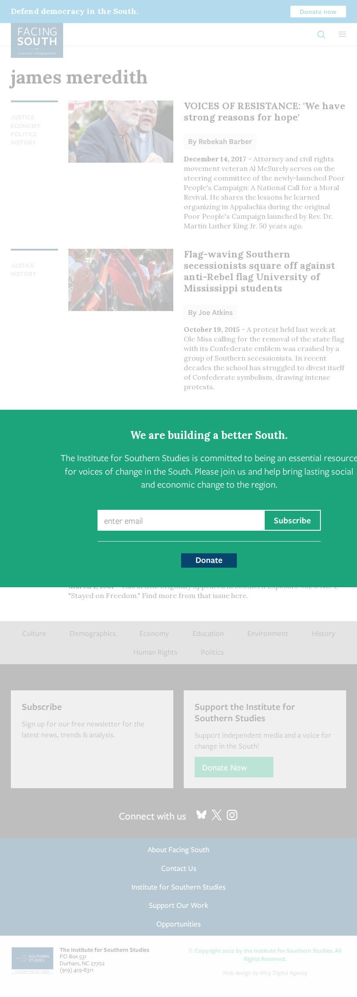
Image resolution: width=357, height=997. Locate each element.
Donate (208, 559)
